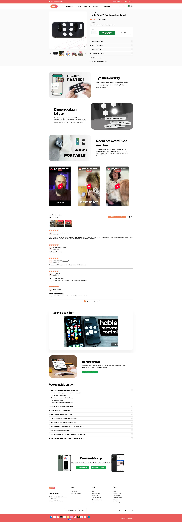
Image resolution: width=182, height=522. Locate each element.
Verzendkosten (98, 25)
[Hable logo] (52, 489)
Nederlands (127, 1)
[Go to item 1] (53, 223)
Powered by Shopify (129, 518)
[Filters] (128, 217)
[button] (119, 6)
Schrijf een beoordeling (117, 216)
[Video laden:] (91, 331)
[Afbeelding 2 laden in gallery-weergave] (61, 53)
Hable (93, 12)
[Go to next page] (100, 301)
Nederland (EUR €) (117, 1)
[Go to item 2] (60, 223)
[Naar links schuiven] (50, 53)
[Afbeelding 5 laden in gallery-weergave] (80, 53)
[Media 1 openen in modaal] (68, 30)
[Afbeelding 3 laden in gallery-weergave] (68, 53)
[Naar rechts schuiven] (85, 53)
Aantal (92, 29)
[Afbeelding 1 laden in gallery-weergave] (55, 53)
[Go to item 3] (68, 223)
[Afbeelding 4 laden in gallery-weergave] (74, 53)
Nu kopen (123, 32)
